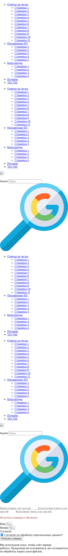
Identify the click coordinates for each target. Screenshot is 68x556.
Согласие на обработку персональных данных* (33, 534)
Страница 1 (22, 7)
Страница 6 (22, 23)
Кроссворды (14, 63)
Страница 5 (22, 20)
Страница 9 (22, 33)
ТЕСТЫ (12, 82)
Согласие (5, 531)
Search (4, 181)
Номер (4, 527)
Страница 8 (22, 30)
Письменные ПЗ (17, 43)
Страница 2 (22, 10)
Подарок (12, 79)
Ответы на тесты (17, 4)
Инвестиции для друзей (19, 508)
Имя (3, 523)
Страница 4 (22, 17)
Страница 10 (22, 37)
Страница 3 (22, 14)
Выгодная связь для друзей (33, 511)
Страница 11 (22, 40)
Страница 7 (22, 27)
